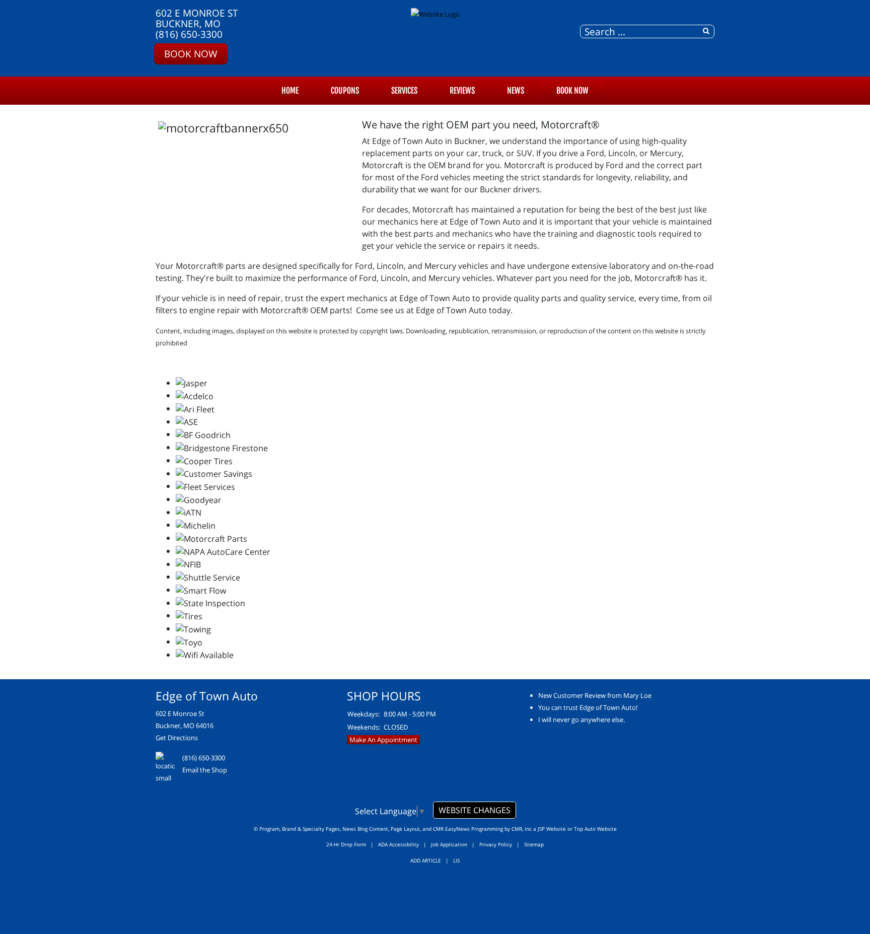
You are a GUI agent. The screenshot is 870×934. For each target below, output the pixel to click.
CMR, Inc (522, 828)
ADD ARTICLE (425, 860)
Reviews (462, 91)
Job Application (449, 844)
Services (404, 91)
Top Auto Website (595, 828)
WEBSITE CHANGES (475, 810)
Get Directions (177, 737)
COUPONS (345, 91)
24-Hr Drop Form (346, 844)
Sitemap (534, 844)
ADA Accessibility (398, 844)
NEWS (515, 91)
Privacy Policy (495, 844)
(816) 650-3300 (189, 34)
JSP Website (552, 828)
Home (290, 91)
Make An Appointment (383, 739)
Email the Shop (204, 769)
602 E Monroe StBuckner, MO (197, 18)
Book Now (191, 53)
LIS (456, 860)
